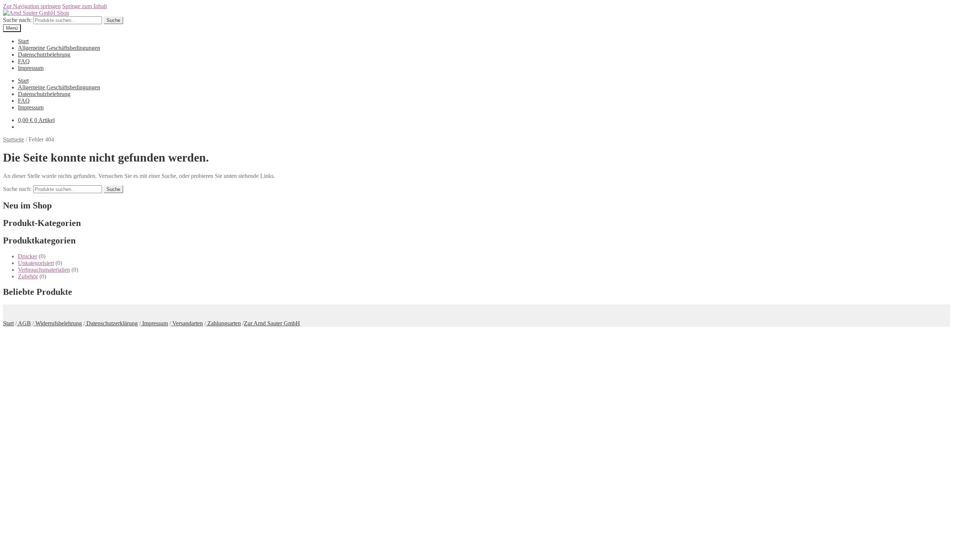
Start (23, 41)
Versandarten (187, 323)
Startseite (13, 139)
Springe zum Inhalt (84, 6)
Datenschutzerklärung (111, 323)
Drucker (27, 256)
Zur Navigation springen (32, 6)
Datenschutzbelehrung (44, 54)
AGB (24, 323)
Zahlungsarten (223, 323)
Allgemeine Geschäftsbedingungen (59, 48)
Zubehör (28, 276)
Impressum (31, 68)
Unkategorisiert (36, 263)
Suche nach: (17, 20)
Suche (113, 20)
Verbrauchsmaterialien (44, 270)
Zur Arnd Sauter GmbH (272, 323)
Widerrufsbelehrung (58, 323)
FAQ (24, 61)
